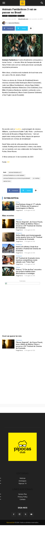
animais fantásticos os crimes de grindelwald (16, 178)
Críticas (18, 267)
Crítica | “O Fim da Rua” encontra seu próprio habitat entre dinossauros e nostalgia (28, 271)
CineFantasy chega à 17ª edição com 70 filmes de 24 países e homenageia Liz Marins (28, 206)
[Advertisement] (22, 376)
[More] (31, 28)
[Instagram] (19, 514)
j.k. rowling (36, 178)
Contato (22, 499)
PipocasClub (10, 522)
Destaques (12, 16)
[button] (42, 3)
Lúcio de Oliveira (14, 23)
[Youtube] (31, 514)
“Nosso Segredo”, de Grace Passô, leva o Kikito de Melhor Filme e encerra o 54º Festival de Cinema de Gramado (29, 225)
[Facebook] (13, 514)
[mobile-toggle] (3, 3)
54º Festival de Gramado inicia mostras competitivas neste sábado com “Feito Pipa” (28, 260)
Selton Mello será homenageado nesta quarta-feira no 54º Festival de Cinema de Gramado (29, 237)
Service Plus (22, 494)
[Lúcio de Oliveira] (4, 23)
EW (8, 162)
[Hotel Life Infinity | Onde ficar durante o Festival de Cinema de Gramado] (8, 248)
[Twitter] (25, 514)
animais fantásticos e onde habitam (13, 175)
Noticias (21, 16)
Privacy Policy (22, 497)
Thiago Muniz (19, 210)
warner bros (6, 181)
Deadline (18, 129)
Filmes (5, 16)
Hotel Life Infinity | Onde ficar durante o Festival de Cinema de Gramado (28, 249)
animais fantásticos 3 (15, 172)
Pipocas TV (22, 483)
